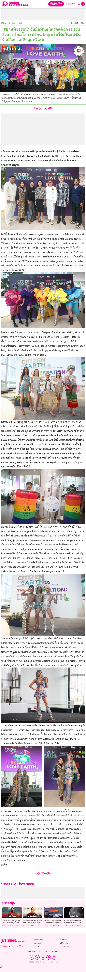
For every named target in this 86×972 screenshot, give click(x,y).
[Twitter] (45, 873)
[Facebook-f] (32, 957)
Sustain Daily (17, 23)
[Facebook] (41, 873)
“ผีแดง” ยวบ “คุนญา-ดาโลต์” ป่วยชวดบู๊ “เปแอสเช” (11, 923)
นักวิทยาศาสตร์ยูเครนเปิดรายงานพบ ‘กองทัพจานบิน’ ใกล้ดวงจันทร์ (73, 923)
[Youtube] (43, 957)
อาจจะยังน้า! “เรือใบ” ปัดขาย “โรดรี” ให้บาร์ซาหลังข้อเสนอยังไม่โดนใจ (32, 923)
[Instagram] (54, 957)
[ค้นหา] (83, 4)
